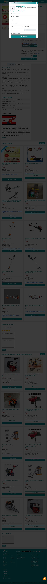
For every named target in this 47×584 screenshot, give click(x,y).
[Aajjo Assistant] (44, 578)
